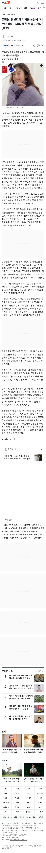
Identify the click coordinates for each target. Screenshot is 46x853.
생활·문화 (5, 803)
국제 (40, 789)
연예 (3, 14)
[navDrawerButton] (42, 2)
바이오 (40, 798)
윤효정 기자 (9, 36)
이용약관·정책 (30, 817)
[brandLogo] (6, 2)
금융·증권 (40, 793)
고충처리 (40, 817)
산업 (5, 798)
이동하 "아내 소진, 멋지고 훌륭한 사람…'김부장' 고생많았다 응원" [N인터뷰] (17, 457)
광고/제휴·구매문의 (17, 817)
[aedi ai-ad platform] (12, 64)
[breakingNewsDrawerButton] (38, 2)
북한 (28, 793)
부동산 (17, 798)
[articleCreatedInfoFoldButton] (24, 40)
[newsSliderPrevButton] (37, 671)
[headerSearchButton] (34, 2)
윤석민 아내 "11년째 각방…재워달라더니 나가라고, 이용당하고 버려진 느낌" (21, 688)
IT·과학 (28, 798)
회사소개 (6, 817)
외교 (17, 793)
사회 (17, 789)
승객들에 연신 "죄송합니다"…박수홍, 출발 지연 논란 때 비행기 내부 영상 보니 (20, 678)
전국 (5, 793)
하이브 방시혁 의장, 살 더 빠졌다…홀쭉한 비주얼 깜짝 (23, 528)
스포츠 (5, 760)
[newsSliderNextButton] (42, 671)
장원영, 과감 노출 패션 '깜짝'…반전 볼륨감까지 (21, 531)
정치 (5, 789)
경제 (28, 789)
